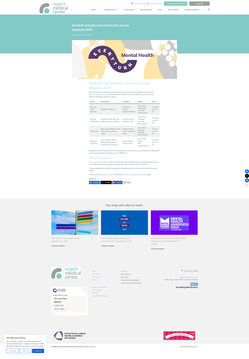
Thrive (196, 346)
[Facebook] (247, 171)
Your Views (125, 277)
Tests (160, 10)
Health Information (192, 10)
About (93, 10)
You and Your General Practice (131, 283)
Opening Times (97, 277)
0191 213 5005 (191, 270)
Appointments (110, 10)
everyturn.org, (106, 174)
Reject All (25, 351)
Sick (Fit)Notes (146, 10)
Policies (94, 280)
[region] (25, 345)
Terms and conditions (99, 287)
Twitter (127, 174)
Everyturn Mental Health (98, 94)
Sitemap (95, 293)
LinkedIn (143, 174)
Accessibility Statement (100, 296)
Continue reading (58, 246)
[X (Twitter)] (247, 176)
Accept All (38, 351)
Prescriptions (129, 10)
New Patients (173, 10)
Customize (12, 351)
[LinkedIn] (247, 180)
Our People (96, 274)
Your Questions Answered (130, 280)
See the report (59, 309)
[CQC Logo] (59, 292)
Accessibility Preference (175, 4)
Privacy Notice (97, 290)
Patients (124, 271)
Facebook (134, 174)
